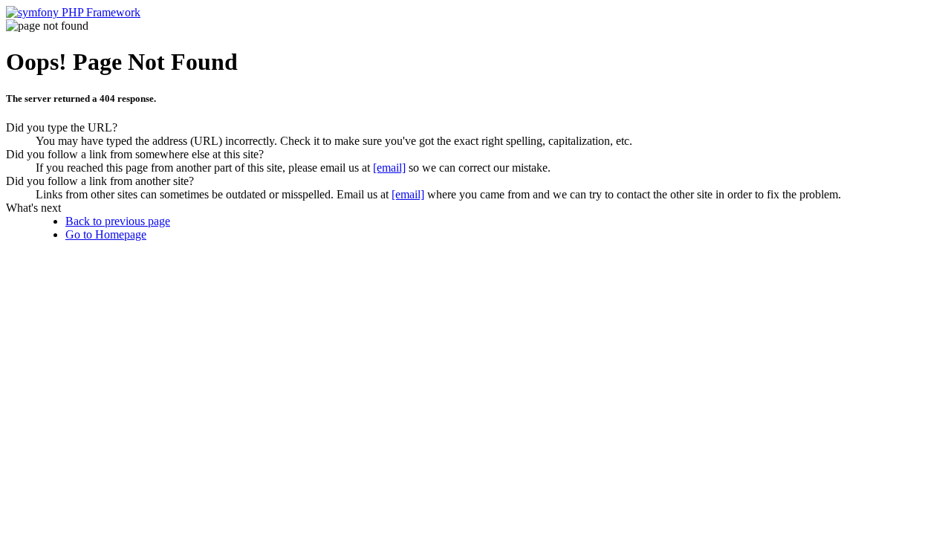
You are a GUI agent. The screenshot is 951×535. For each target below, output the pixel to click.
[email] (389, 167)
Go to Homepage (105, 234)
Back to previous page (117, 221)
